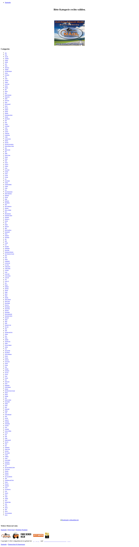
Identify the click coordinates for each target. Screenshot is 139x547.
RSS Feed (11, 530)
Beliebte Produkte (21, 530)
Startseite (8, 2)
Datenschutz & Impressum (16, 544)
